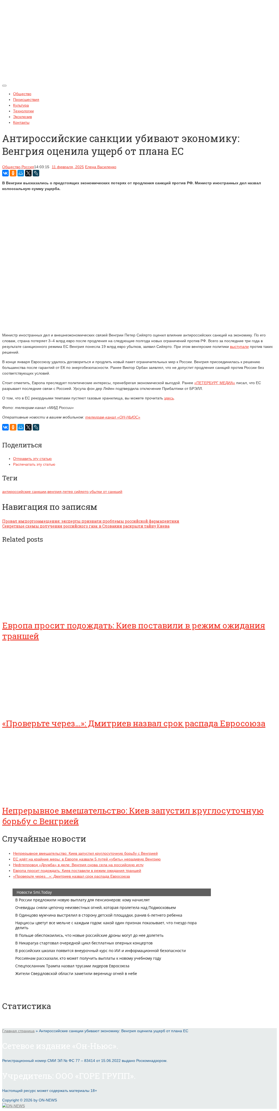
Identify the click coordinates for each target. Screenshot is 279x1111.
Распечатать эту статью (34, 464)
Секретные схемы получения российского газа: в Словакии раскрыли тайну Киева (85, 526)
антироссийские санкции (24, 491)
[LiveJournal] (36, 173)
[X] (28, 173)
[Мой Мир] (20, 173)
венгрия (54, 491)
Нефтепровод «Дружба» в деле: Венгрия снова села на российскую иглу (78, 865)
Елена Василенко (100, 167)
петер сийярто (76, 491)
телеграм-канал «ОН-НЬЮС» (112, 417)
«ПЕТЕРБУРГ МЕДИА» (214, 383)
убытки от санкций (106, 491)
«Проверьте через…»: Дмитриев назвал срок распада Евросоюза (133, 723)
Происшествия (26, 99)
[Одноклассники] (13, 173)
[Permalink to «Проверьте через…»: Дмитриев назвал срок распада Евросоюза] (43, 708)
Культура (21, 105)
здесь (169, 398)
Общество (22, 94)
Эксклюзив (22, 117)
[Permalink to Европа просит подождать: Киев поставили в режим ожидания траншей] (43, 610)
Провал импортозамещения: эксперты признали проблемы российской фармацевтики (90, 521)
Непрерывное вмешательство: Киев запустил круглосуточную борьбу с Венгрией (85, 853)
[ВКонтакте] (5, 173)
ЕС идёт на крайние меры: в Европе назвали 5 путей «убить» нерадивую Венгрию (87, 859)
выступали (239, 346)
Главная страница (18, 1031)
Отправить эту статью (32, 458)
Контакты (21, 122)
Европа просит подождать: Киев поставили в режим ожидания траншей (77, 870)
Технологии (23, 111)
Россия (28, 167)
